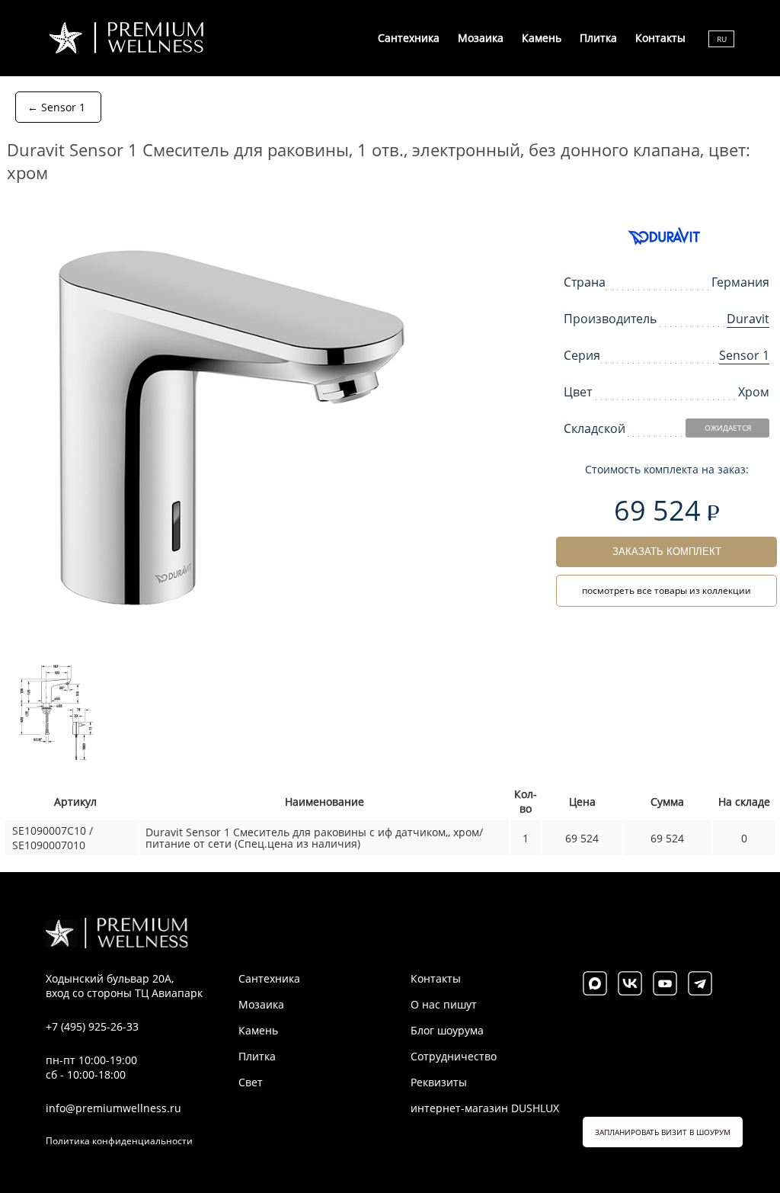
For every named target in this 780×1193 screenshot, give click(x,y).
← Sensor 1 (56, 107)
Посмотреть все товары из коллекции (666, 590)
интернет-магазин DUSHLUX (485, 1108)
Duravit (748, 318)
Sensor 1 (744, 355)
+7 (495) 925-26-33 (92, 1026)
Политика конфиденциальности (119, 1140)
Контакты (660, 37)
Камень (541, 37)
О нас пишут (444, 1004)
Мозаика (480, 37)
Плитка (598, 37)
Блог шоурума (447, 1030)
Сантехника (409, 37)
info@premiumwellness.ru (113, 1108)
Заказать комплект (666, 551)
